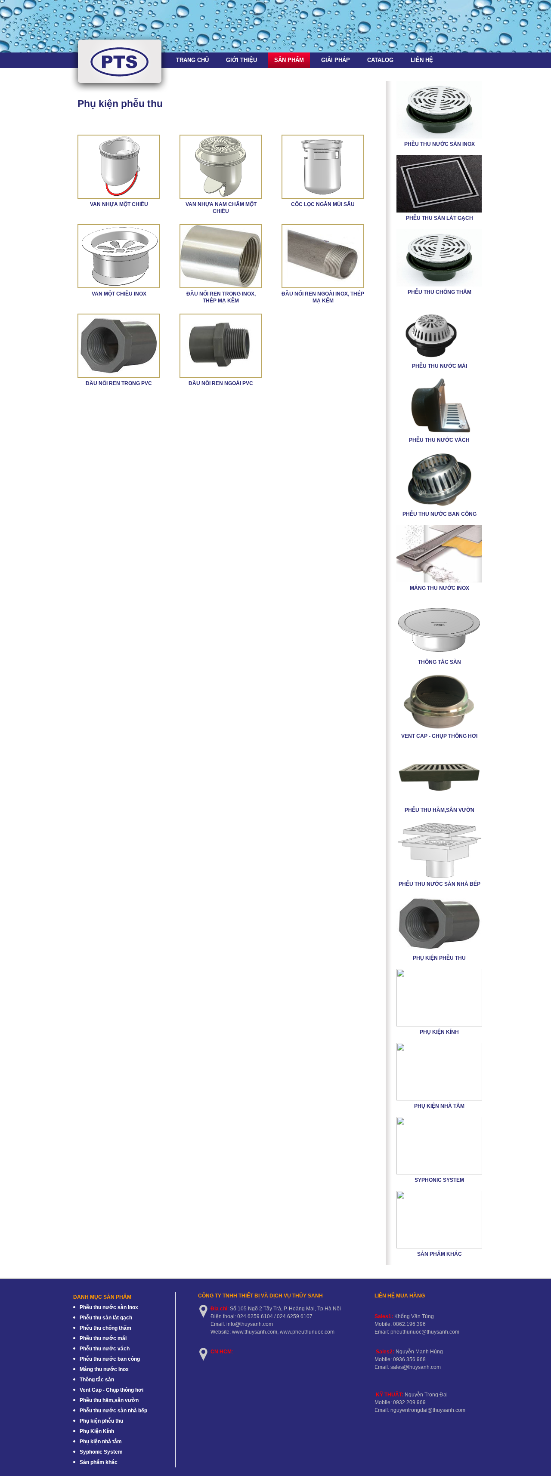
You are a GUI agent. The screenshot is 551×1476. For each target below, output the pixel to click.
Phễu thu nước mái (439, 366)
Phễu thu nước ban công (439, 514)
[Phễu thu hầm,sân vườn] (439, 803)
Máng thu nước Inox (439, 588)
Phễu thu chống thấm (439, 292)
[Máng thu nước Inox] (439, 581)
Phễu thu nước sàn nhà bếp (439, 884)
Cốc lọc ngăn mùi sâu (323, 204)
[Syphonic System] (439, 1173)
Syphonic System (439, 1180)
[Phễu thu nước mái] (439, 359)
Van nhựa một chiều (119, 204)
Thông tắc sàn (439, 662)
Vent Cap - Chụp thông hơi (439, 736)
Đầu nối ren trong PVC (119, 383)
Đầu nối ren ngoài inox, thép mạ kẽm (323, 297)
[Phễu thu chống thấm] (439, 285)
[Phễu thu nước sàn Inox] (439, 137)
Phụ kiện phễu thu (439, 958)
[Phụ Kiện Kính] (439, 1025)
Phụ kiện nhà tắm (439, 1106)
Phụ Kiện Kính (439, 1032)
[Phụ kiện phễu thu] (439, 951)
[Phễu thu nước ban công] (439, 507)
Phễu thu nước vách (439, 440)
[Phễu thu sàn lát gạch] (439, 211)
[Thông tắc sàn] (439, 655)
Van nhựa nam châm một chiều (221, 207)
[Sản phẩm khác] (439, 1247)
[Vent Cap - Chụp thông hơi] (439, 729)
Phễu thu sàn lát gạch (439, 218)
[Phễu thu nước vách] (439, 433)
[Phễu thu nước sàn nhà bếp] (439, 877)
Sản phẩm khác (439, 1254)
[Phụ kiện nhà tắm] (439, 1099)
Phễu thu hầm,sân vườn (439, 810)
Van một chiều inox (119, 294)
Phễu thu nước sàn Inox (439, 144)
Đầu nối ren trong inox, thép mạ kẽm (221, 297)
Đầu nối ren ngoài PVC (221, 383)
